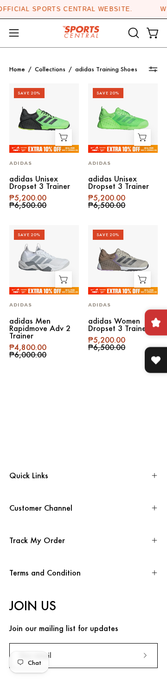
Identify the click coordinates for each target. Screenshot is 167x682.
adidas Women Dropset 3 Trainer (118, 324)
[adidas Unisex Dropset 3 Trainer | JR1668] (44, 118)
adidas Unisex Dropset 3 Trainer (39, 182)
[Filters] (153, 69)
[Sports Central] (83, 33)
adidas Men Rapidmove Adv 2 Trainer (40, 328)
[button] (132, 32)
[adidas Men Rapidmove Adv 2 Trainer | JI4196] (44, 259)
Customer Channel (40, 508)
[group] (83, 9)
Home (17, 69)
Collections (50, 69)
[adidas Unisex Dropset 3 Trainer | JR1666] (123, 118)
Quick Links (28, 475)
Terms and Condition (45, 572)
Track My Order (37, 540)
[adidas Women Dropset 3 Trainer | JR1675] (123, 259)
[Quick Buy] (63, 137)
